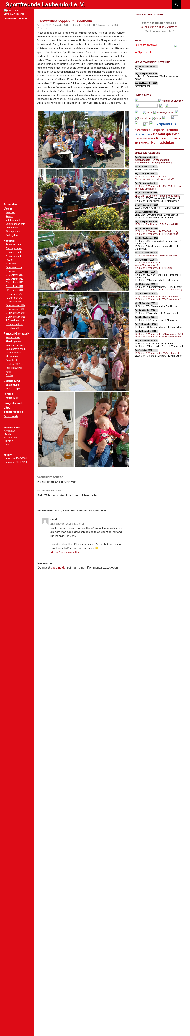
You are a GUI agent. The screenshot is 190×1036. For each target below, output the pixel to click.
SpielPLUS (167, 124)
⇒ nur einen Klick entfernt (159, 27)
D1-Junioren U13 (14, 275)
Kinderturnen (12, 356)
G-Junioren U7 (13, 301)
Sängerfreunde (13, 403)
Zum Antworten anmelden (67, 552)
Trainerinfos (142, 142)
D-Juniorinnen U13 (15, 313)
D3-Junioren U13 (14, 282)
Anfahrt (9, 216)
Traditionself (12, 328)
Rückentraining (14, 367)
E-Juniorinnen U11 (15, 316)
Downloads (11, 416)
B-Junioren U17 (14, 267)
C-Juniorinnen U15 (15, 309)
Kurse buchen (13, 337)
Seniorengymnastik (16, 348)
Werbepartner (13, 231)
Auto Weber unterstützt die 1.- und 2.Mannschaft (68, 493)
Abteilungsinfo (13, 341)
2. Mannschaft (13, 256)
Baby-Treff (11, 360)
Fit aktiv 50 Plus (14, 364)
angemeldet (58, 567)
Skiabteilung (12, 384)
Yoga (8, 371)
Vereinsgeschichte (15, 224)
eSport (8, 407)
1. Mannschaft (13, 252)
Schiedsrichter (13, 244)
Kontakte (10, 212)
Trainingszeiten (14, 248)
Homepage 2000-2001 (15, 458)
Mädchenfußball (14, 324)
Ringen (8, 393)
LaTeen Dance (13, 352)
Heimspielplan (162, 142)
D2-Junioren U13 (14, 278)
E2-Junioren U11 (14, 290)
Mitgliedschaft (13, 220)
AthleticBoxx (12, 397)
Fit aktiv (9, 441)
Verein (40, 25)
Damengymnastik (15, 345)
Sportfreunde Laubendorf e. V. (45, 4)
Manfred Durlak (82, 25)
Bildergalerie (12, 235)
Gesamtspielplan (166, 134)
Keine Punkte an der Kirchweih (56, 479)
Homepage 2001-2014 (15, 462)
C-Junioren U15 (14, 271)
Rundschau (12, 227)
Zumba (9, 375)
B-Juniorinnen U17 (15, 305)
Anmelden (10, 204)
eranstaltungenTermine (157, 130)
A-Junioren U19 (14, 263)
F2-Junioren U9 (14, 297)
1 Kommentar (103, 25)
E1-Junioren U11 (14, 286)
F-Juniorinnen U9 (15, 320)
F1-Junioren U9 (14, 294)
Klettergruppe (13, 388)
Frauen (9, 259)
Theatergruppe (13, 411)
